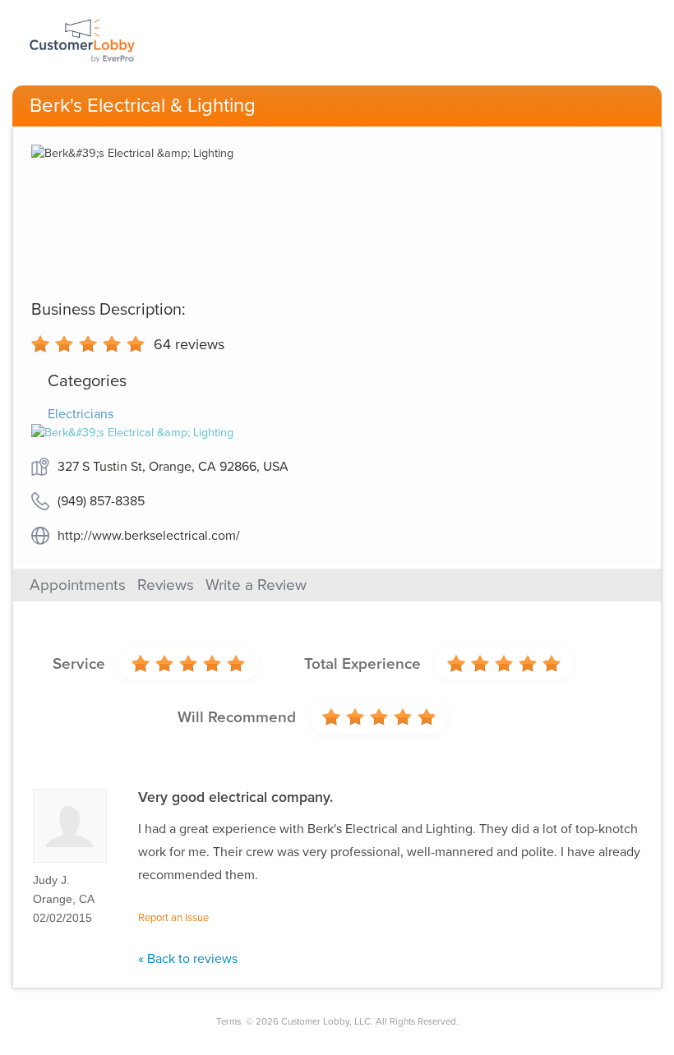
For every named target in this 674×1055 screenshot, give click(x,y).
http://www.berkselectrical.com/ (149, 536)
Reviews (165, 585)
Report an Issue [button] (173, 917)
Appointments (78, 585)
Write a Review (256, 585)
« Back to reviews (188, 959)
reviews (189, 344)
